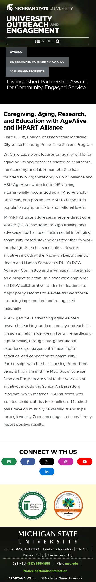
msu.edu (71, 563)
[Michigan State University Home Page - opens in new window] (48, 7)
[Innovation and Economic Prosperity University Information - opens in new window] (33, 505)
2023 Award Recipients (27, 71)
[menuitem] (9, 461)
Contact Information (58, 549)
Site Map (82, 549)
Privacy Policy (33, 555)
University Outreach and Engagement (33, 25)
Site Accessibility (59, 555)
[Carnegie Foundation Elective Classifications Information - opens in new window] (68, 505)
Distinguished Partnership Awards (37, 62)
